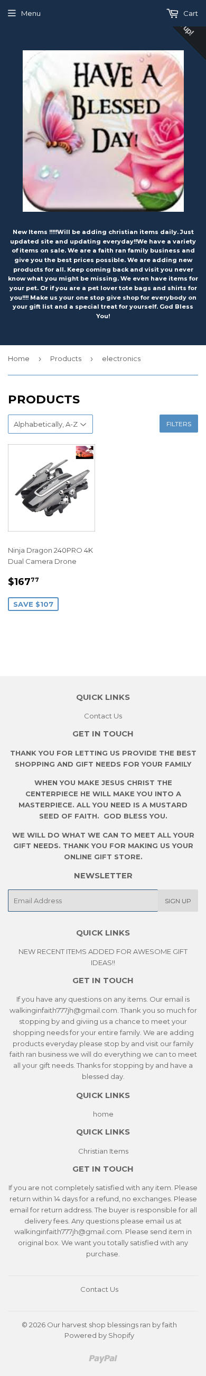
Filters (178, 424)
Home (19, 358)
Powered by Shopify (99, 1335)
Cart (190, 13)
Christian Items (103, 1151)
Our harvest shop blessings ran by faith (112, 1324)
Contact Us (103, 716)
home (103, 1114)
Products (65, 358)
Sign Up (178, 901)
